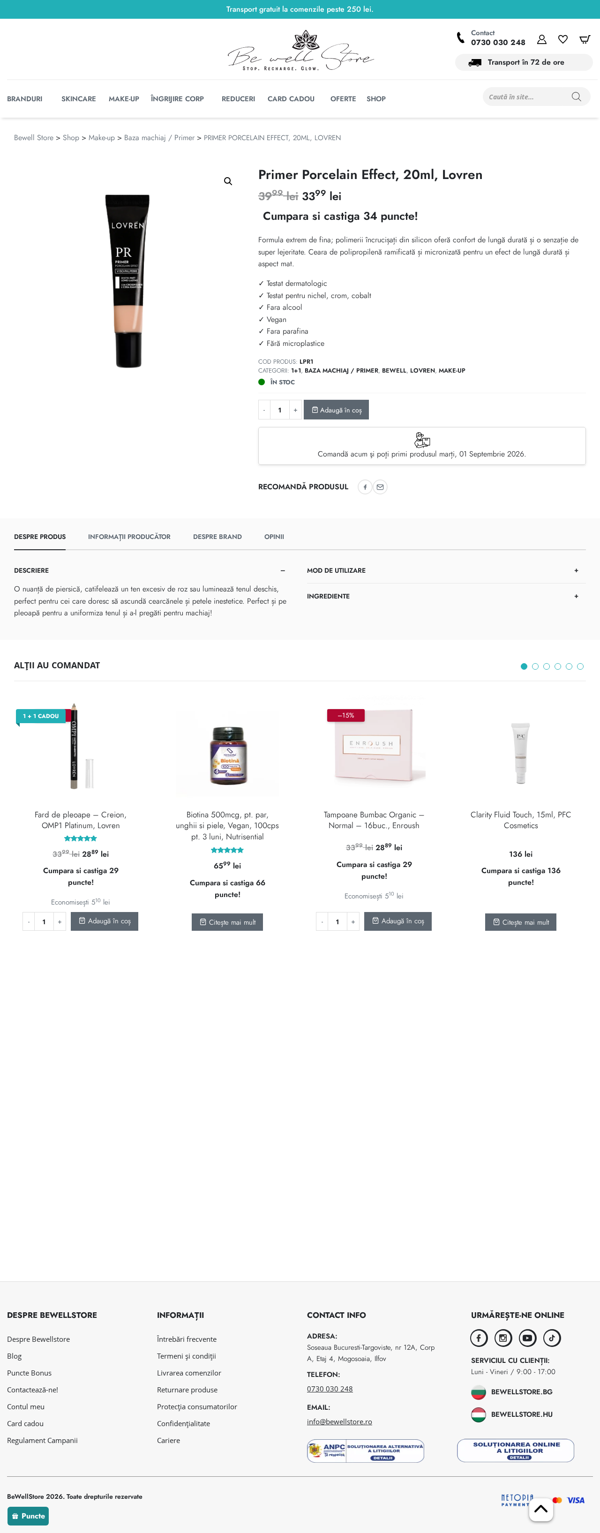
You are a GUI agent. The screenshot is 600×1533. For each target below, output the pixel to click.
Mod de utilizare (336, 570)
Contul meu (26, 1406)
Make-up (102, 137)
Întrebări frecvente (187, 1339)
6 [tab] (580, 666)
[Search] (576, 96)
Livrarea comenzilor (189, 1372)
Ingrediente (328, 596)
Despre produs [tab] (40, 536)
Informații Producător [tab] (129, 536)
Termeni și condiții (186, 1356)
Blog (14, 1356)
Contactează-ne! (32, 1389)
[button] (228, 181)
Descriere (31, 570)
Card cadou (25, 1423)
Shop (71, 137)
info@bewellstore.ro (339, 1421)
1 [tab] (524, 666)
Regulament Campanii (42, 1440)
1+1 (296, 370)
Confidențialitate (183, 1423)
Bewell (394, 370)
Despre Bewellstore (38, 1339)
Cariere (168, 1440)
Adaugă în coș (340, 410)
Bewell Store (33, 137)
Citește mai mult (231, 922)
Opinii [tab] (274, 536)
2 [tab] (535, 666)
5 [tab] (569, 666)
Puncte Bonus (29, 1372)
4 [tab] (558, 666)
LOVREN (422, 370)
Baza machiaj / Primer (159, 137)
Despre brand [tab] (217, 536)
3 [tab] (546, 666)
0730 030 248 (498, 42)
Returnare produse (187, 1389)
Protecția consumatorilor (197, 1406)
